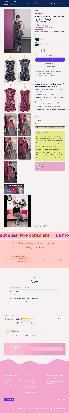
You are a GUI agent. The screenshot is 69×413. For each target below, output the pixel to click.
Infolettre (27, 390)
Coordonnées (62, 409)
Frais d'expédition (39, 29)
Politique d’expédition (54, 409)
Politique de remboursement (31, 382)
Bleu (37, 39)
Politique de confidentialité (33, 409)
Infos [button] (26, 372)
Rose (42, 39)
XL (54, 44)
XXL (59, 44)
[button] (7, 1)
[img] (13, 330)
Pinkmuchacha (20, 408)
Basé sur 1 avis (9, 319)
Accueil (36, 10)
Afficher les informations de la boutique (45, 75)
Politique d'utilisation (29, 385)
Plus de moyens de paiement (50, 63)
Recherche (27, 375)
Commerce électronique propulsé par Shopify (32, 408)
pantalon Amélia (45, 99)
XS (37, 44)
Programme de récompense (31, 392)
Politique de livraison (29, 380)
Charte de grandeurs (29, 378)
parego (51, 408)
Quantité (37, 48)
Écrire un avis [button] (59, 318)
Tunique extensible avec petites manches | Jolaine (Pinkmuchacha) (49, 12)
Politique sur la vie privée (30, 387)
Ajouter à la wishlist (51, 66)
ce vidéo (60, 104)
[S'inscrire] (61, 349)
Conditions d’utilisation (44, 409)
